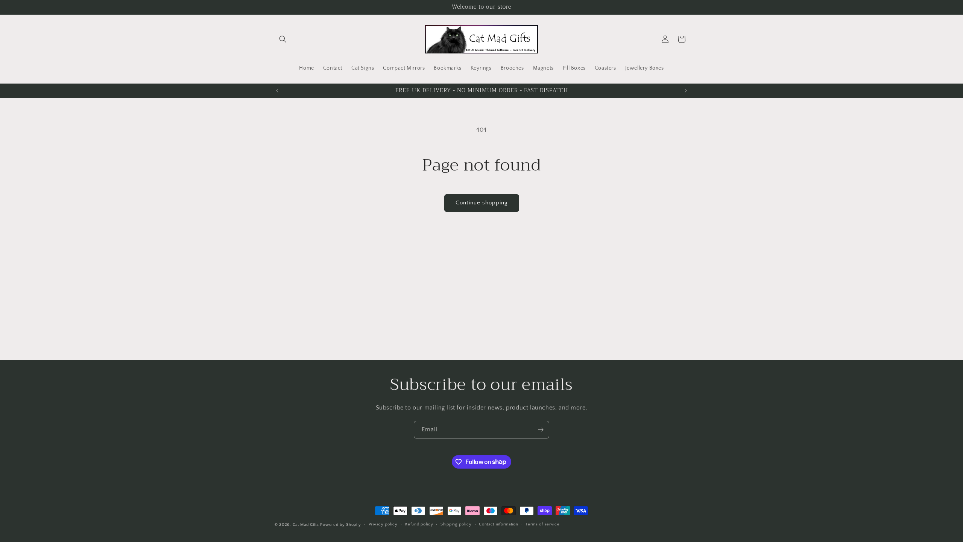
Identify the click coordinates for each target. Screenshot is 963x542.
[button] (283, 39)
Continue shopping (482, 202)
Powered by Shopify (340, 524)
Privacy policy (383, 524)
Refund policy (419, 524)
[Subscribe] (540, 429)
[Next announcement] (685, 91)
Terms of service (542, 524)
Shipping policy (456, 524)
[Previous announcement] (277, 91)
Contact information (498, 524)
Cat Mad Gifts (306, 524)
